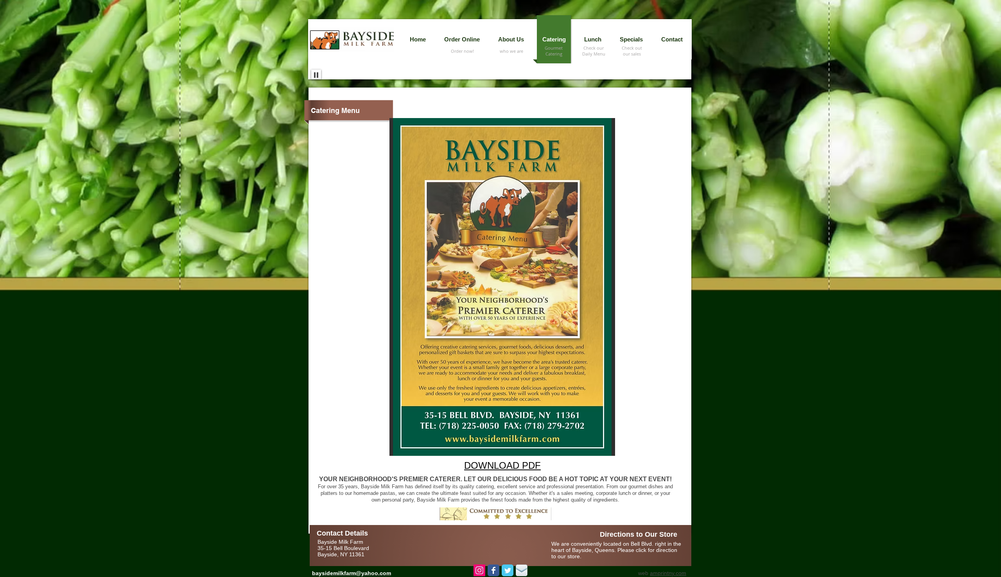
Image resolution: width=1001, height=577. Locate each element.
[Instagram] (479, 570)
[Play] (316, 74)
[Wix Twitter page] (507, 570)
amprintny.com (668, 573)
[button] (592, 39)
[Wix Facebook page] (493, 570)
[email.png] (521, 570)
